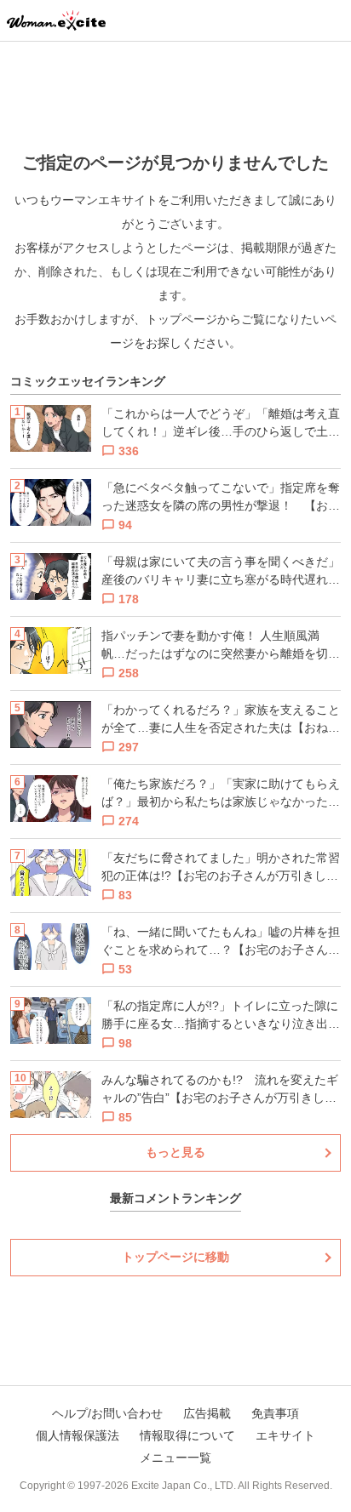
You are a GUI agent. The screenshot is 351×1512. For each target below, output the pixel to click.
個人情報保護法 (77, 1435)
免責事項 (275, 1413)
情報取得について (187, 1435)
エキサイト (285, 1435)
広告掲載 (207, 1413)
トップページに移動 (175, 1257)
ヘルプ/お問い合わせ (107, 1413)
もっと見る (175, 1152)
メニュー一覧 (175, 1457)
